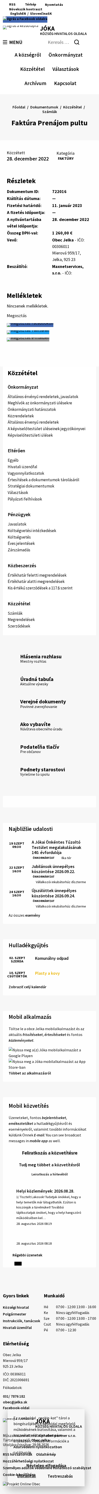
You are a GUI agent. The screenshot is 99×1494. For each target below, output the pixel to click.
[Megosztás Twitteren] (28, 332)
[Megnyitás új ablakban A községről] (38, 54)
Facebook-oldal (16, 1407)
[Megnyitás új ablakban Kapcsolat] (72, 82)
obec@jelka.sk (15, 1402)
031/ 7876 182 (14, 1396)
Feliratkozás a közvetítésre (49, 1153)
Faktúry (66, 158)
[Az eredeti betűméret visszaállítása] (53, 9)
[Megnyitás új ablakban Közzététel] (42, 68)
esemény (32, 915)
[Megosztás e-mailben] (28, 339)
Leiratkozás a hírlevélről (49, 1174)
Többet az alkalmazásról (30, 1073)
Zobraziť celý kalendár (27, 986)
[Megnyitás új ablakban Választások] (76, 68)
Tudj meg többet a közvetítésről (49, 1164)
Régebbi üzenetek (27, 1255)
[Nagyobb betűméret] (59, 9)
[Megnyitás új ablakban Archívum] (44, 82)
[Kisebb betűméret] (47, 9)
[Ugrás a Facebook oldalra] (25, 19)
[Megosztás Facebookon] (30, 325)
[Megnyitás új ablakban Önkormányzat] (80, 54)
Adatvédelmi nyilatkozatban (37, 1446)
